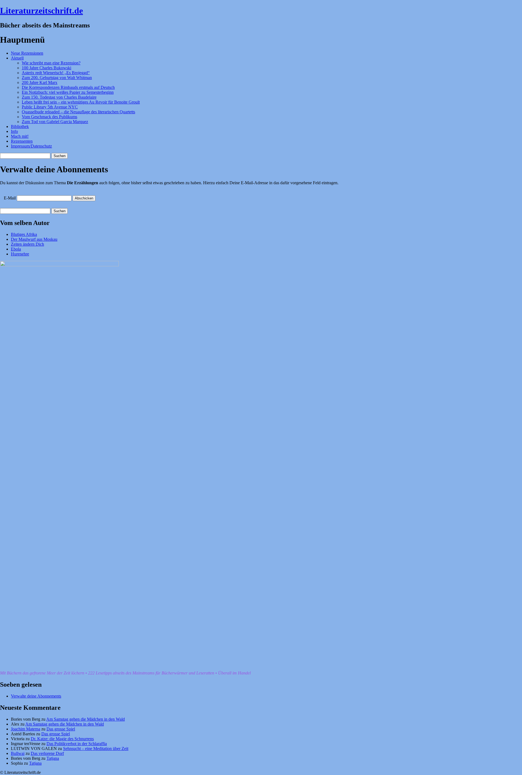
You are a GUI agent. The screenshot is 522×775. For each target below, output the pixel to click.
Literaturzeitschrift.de (41, 10)
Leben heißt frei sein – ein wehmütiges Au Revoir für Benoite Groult (81, 102)
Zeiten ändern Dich (27, 244)
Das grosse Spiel (60, 729)
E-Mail (10, 198)
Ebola (16, 249)
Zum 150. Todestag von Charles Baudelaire (59, 97)
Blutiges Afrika (24, 234)
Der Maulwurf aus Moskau (34, 239)
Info (14, 131)
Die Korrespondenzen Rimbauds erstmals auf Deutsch (68, 87)
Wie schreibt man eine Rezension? (51, 63)
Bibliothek (20, 126)
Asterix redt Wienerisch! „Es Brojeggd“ (56, 72)
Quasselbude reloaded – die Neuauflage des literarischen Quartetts (78, 112)
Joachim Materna (25, 729)
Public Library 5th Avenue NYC (50, 107)
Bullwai (17, 753)
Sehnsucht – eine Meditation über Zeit (95, 748)
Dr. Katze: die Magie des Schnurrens (62, 738)
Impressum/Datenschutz (31, 146)
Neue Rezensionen (27, 53)
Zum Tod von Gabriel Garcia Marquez (55, 121)
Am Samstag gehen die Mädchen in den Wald (85, 719)
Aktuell (17, 58)
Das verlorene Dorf (47, 753)
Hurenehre (20, 254)
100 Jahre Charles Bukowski (46, 67)
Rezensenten (22, 141)
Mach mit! (20, 136)
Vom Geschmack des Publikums (49, 116)
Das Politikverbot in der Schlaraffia (76, 743)
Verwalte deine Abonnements (36, 696)
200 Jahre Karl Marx (39, 82)
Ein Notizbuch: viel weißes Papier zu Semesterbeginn (68, 92)
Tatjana (52, 758)
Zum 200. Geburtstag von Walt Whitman (57, 77)
